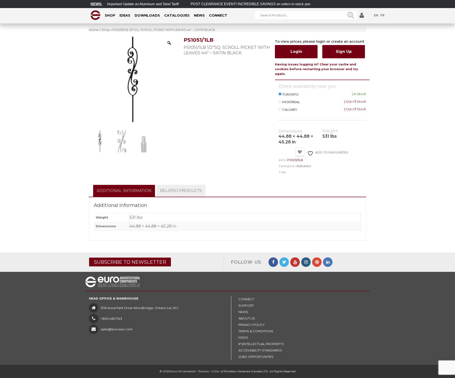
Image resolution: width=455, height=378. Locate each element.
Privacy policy (251, 325)
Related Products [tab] (181, 190)
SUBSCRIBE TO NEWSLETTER (130, 262)
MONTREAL (291, 102)
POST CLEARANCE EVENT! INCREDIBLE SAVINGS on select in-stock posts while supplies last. (261, 4)
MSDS (243, 337)
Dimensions (290, 131)
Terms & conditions (255, 331)
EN (376, 15)
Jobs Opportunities (255, 357)
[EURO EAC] (95, 15)
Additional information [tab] (124, 190)
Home (94, 30)
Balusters (304, 166)
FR (382, 15)
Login (296, 51)
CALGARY (289, 109)
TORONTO (290, 94)
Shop (105, 30)
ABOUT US (246, 318)
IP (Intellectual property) (261, 344)
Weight (330, 131)
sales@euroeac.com (117, 329)
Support (246, 305)
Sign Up (344, 51)
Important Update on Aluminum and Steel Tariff (137, 4)
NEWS (243, 312)
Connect (246, 299)
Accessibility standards (260, 350)
